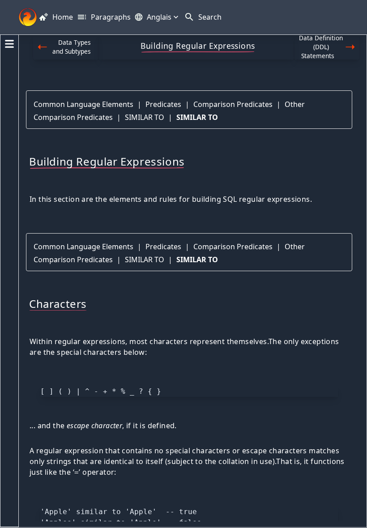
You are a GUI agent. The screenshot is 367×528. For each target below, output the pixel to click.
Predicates (163, 104)
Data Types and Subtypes (71, 46)
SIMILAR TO (144, 117)
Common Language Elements (83, 104)
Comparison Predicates (233, 104)
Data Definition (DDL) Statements (321, 47)
